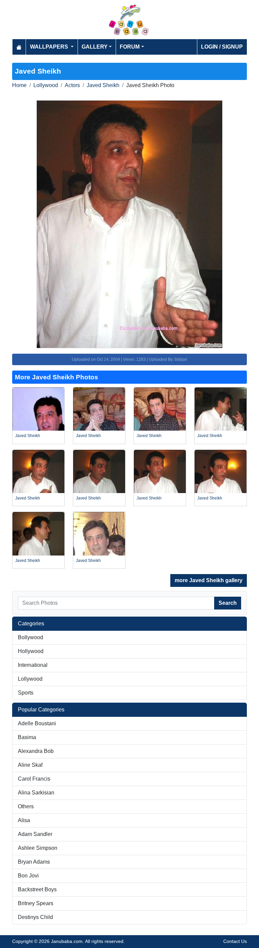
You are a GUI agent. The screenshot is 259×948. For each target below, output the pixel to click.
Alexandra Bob (36, 751)
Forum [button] (130, 47)
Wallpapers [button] (49, 47)
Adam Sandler (35, 834)
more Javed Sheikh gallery (208, 580)
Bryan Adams (34, 862)
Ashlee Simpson (37, 848)
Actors (72, 85)
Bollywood (30, 637)
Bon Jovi (28, 875)
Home (19, 85)
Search (228, 603)
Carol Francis (34, 779)
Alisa (24, 820)
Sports (25, 693)
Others (26, 806)
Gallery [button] (95, 47)
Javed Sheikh (103, 85)
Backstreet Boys (37, 889)
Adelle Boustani (37, 723)
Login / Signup (222, 47)
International (33, 665)
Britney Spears (35, 903)
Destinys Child (35, 917)
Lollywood (45, 85)
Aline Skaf (30, 765)
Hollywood (31, 651)
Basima (27, 737)
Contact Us (235, 941)
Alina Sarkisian (36, 792)
